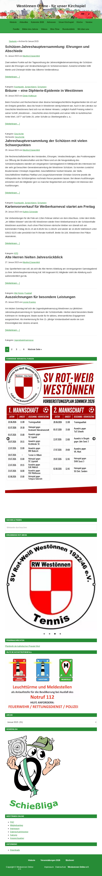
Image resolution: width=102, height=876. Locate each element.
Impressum (14, 829)
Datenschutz (60, 867)
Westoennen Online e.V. (25, 868)
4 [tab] (60, 633)
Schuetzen (42, 87)
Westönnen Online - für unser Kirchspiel (51, 6)
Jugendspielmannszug (23, 340)
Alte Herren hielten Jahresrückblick (34, 257)
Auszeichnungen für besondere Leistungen (40, 297)
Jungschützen (31, 87)
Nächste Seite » (35, 349)
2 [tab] (49, 633)
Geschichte (19, 134)
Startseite (13, 41)
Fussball (28, 293)
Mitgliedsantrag (16, 825)
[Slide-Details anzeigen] (51, 428)
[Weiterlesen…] (12, 77)
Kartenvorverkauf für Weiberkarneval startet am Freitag (50, 206)
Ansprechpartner (17, 838)
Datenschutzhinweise (19, 832)
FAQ (12, 822)
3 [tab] (55, 633)
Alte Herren (19, 293)
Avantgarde (19, 87)
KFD (16, 253)
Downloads (15, 850)
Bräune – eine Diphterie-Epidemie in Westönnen (44, 90)
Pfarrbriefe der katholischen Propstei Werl (22, 646)
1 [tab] (44, 633)
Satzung (13, 835)
